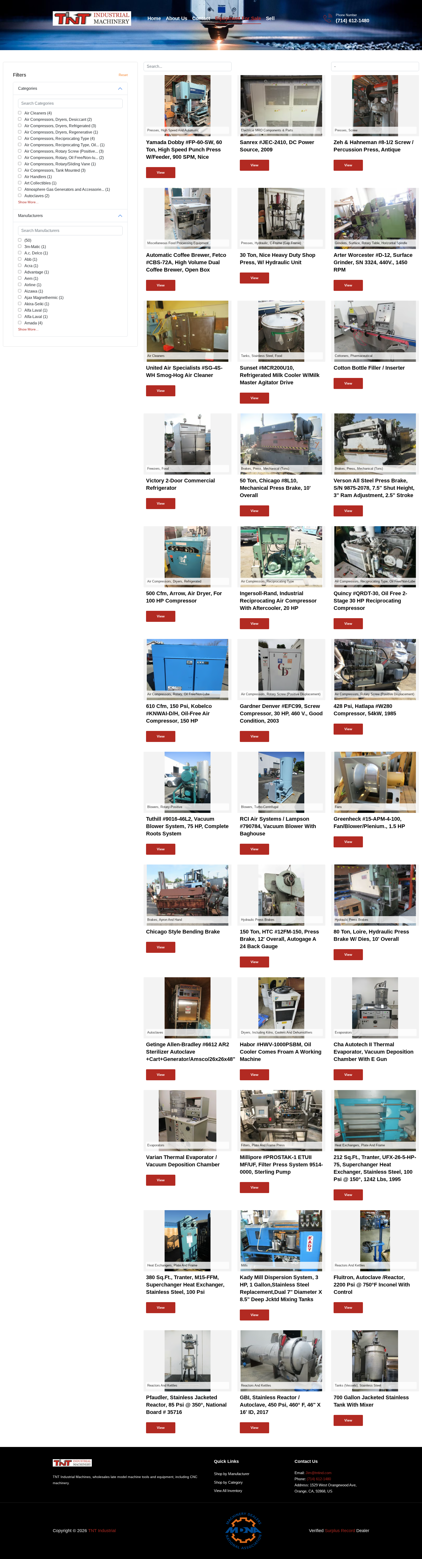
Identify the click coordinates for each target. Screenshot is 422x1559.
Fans (338, 807)
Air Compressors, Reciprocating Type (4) (59, 139)
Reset (123, 75)
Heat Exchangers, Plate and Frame (360, 1145)
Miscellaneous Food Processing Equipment (178, 243)
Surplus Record (340, 1530)
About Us (176, 18)
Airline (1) (32, 285)
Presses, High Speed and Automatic (173, 130)
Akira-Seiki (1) (36, 304)
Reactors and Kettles (350, 1265)
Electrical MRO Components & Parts (267, 130)
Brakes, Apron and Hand (164, 920)
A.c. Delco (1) (36, 253)
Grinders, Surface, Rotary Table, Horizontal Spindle (371, 243)
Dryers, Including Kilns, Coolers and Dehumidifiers (276, 1032)
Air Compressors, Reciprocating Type (267, 581)
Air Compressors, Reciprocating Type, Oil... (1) (64, 145)
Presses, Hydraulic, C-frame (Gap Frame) (271, 243)
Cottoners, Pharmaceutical (353, 356)
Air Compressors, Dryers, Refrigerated (174, 581)
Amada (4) (33, 323)
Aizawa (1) (33, 291)
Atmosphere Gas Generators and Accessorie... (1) (67, 189)
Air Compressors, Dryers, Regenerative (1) (61, 132)
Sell (270, 18)
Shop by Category (228, 1482)
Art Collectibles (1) (40, 183)
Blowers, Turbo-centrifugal (259, 807)
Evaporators (343, 1032)
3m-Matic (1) (35, 247)
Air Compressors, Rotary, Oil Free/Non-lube (178, 694)
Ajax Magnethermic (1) (43, 298)
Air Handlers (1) (38, 177)
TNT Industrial (102, 1530)
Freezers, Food (158, 468)
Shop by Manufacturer (231, 1474)
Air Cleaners (156, 356)
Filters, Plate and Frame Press (263, 1145)
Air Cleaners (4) (38, 113)
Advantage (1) (36, 272)
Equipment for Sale (238, 18)
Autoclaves (155, 1032)
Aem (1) (31, 278)
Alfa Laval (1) (35, 310)
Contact (201, 18)
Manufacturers (30, 216)
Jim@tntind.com (319, 1473)
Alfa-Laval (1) (36, 317)
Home (154, 18)
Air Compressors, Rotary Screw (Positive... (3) (64, 151)
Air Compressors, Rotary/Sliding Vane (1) (60, 164)
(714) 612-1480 (352, 20)
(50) (27, 240)
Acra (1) (31, 266)
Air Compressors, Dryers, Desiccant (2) (58, 119)
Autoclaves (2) (36, 196)
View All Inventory (228, 1491)
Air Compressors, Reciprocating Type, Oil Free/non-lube (375, 581)
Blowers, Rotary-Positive (164, 807)
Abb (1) (30, 259)
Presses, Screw (346, 130)
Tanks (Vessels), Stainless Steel (358, 1385)
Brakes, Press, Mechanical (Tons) (265, 468)
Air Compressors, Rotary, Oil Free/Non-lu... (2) (64, 158)
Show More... (28, 202)
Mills (244, 1265)
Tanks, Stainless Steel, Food (261, 356)
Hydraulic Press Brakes (257, 920)
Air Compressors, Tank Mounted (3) (54, 170)
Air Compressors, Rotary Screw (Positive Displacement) (280, 694)
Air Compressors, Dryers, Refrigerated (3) (60, 126)
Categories (27, 88)
